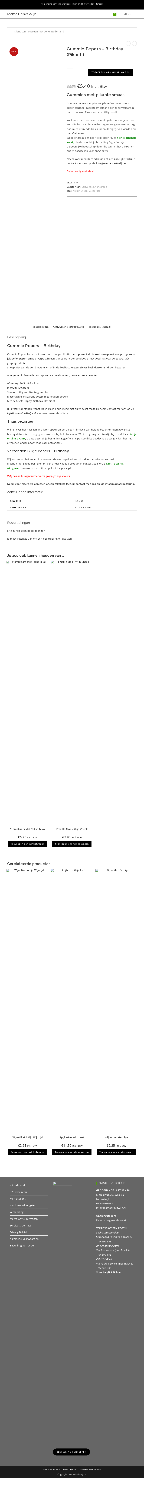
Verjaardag (101, 186)
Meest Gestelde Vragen (24, 1219)
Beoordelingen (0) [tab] (100, 326)
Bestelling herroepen (22, 1245)
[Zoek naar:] (134, 14)
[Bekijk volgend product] (134, 43)
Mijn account (17, 1198)
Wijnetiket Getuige (116, 1137)
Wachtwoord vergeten (23, 1205)
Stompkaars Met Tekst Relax (27, 829)
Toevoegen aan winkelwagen (110, 72)
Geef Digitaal (70, 1469)
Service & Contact (20, 1225)
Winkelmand (17, 1185)
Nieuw (76, 190)
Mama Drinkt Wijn (21, 14)
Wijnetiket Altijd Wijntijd (27, 1137)
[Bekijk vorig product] (128, 43)
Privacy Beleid (18, 1232)
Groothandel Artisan (90, 1469)
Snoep (90, 186)
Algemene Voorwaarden (24, 1238)
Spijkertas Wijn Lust (72, 1137)
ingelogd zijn (25, 538)
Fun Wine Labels (51, 1469)
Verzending (17, 1212)
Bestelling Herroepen (71, 1451)
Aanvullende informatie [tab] (68, 326)
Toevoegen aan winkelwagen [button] (28, 843)
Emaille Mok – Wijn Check (72, 829)
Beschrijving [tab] (40, 326)
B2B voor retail (19, 1192)
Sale (84, 186)
